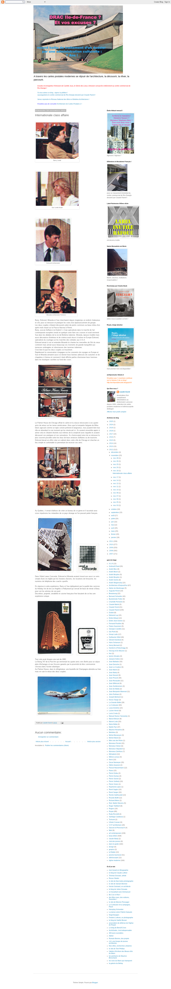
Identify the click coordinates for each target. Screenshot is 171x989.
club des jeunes (114, 841)
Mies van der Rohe (116, 740)
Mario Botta (113, 724)
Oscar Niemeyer (115, 762)
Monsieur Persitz (115, 743)
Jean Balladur (114, 662)
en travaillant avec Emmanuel (119, 892)
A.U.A (111, 564)
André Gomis (113, 580)
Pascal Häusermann (116, 768)
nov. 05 (116, 502)
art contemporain (115, 833)
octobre (114, 509)
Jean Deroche (114, 664)
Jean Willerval (114, 683)
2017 (111, 434)
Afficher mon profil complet (116, 412)
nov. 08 (116, 493)
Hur (110, 653)
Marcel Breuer (114, 719)
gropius (111, 849)
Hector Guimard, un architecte (120, 886)
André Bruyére (114, 577)
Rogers (111, 809)
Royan (111, 811)
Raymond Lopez (115, 787)
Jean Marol (113, 670)
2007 (111, 554)
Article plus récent (42, 742)
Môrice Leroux (114, 757)
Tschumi (112, 819)
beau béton (113, 836)
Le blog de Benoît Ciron (117, 928)
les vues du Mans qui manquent (120, 961)
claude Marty (113, 839)
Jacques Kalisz (114, 659)
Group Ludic (113, 634)
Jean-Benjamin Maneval (118, 691)
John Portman (114, 694)
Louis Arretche (114, 708)
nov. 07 (116, 496)
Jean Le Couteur (115, 667)
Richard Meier (114, 800)
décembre (115, 452)
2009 (111, 548)
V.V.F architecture (115, 825)
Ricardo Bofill (114, 798)
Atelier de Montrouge (116, 588)
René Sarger (113, 792)
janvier (113, 537)
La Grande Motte (115, 702)
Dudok (111, 613)
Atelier (111, 936)
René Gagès (113, 789)
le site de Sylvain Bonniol (118, 884)
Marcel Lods (113, 721)
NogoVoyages (114, 915)
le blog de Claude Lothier (118, 873)
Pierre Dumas (114, 776)
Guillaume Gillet (115, 637)
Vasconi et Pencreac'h (117, 828)
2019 (111, 428)
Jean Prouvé (113, 678)
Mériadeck (112, 754)
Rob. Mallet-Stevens (116, 803)
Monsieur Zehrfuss (115, 751)
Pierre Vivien (113, 784)
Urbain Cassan (114, 822)
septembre (115, 512)
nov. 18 (116, 471)
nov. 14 (116, 480)
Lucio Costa (113, 713)
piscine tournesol (115, 855)
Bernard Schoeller (115, 596)
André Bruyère (114, 574)
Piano (111, 770)
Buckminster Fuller (115, 599)
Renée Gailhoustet (116, 795)
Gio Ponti (112, 632)
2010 (111, 544)
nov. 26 (116, 461)
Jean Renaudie (114, 681)
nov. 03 (116, 505)
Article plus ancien (94, 742)
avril (113, 528)
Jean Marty (113, 672)
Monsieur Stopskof (115, 749)
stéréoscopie (113, 858)
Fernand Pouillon (115, 623)
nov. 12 (116, 483)
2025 (111, 421)
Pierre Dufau (113, 773)
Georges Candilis (115, 629)
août (113, 515)
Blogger (95, 983)
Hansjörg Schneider (116, 909)
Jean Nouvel (113, 675)
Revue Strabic (114, 878)
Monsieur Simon (115, 746)
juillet (113, 519)
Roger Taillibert (114, 806)
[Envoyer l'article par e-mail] (62, 723)
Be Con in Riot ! (114, 895)
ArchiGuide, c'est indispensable (120, 930)
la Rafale (112, 852)
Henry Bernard (114, 645)
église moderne (114, 860)
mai (112, 525)
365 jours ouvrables (116, 933)
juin (112, 522)
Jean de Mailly (114, 689)
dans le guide (114, 844)
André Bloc (113, 569)
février (113, 534)
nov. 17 (116, 477)
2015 (111, 440)
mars (113, 531)
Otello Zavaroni (114, 765)
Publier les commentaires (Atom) (57, 745)
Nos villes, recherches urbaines (120, 946)
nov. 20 (116, 467)
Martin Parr (113, 727)
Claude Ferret (114, 607)
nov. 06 (116, 499)
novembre (115, 455)
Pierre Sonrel (113, 779)
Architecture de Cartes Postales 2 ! (69, 104)
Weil (110, 830)
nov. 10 (116, 490)
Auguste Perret (114, 591)
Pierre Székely (114, 781)
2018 (111, 431)
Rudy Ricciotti (114, 814)
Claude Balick (114, 604)
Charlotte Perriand (115, 602)
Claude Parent (114, 610)
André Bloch (113, 572)
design (111, 847)
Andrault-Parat (114, 566)
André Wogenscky (115, 583)
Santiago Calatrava (116, 817)
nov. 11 (116, 486)
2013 (111, 446)
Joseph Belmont (115, 697)
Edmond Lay (113, 615)
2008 (111, 551)
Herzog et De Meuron (117, 651)
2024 (111, 425)
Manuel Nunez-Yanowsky (118, 716)
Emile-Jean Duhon (116, 621)
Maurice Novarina (115, 730)
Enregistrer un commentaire (48, 737)
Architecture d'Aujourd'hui (118, 585)
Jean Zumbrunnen (115, 686)
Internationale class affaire (122, 473)
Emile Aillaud (113, 618)
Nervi (111, 760)
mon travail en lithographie (118, 870)
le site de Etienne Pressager (119, 902)
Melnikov (112, 732)
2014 (111, 443)
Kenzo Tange (113, 700)
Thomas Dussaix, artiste (117, 876)
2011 (111, 541)
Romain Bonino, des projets (119, 938)
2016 (111, 437)
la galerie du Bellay (116, 963)
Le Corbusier (113, 705)
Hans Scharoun (114, 642)
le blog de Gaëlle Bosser (118, 920)
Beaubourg (113, 593)
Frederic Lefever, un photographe (121, 918)
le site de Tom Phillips (117, 949)
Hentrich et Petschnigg (117, 648)
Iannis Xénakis (114, 656)
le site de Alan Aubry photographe (121, 881)
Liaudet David (124, 392)
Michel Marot (113, 738)
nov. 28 (116, 458)
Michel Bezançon (115, 735)
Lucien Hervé (114, 711)
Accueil (68, 742)
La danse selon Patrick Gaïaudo (120, 912)
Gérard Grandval (115, 640)
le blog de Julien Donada (118, 889)
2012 (111, 450)
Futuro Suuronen (115, 626)
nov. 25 (116, 464)
